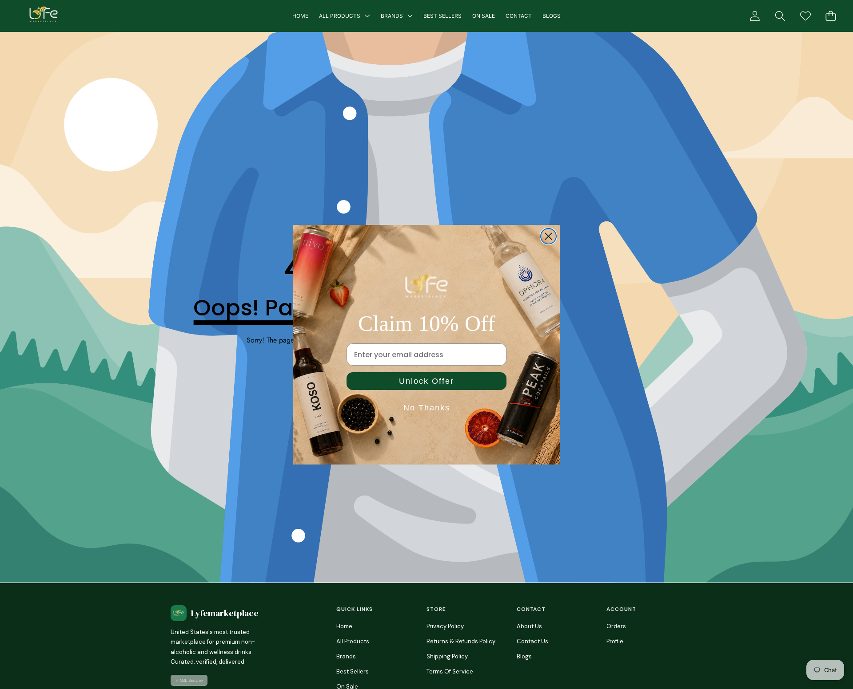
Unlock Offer (426, 381)
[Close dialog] (548, 236)
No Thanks (426, 407)
